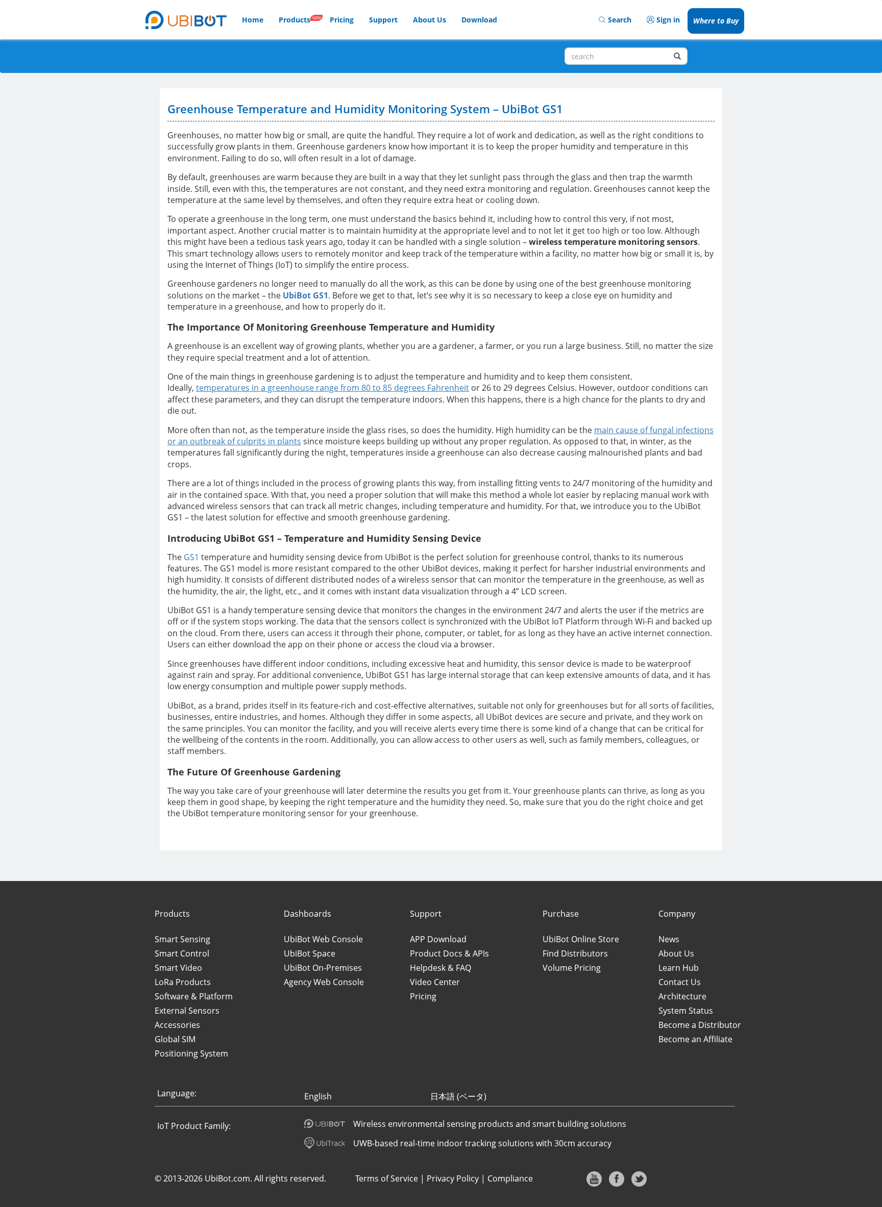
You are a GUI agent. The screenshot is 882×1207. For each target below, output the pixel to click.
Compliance (510, 1178)
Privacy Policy (453, 1178)
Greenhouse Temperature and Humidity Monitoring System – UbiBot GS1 (365, 108)
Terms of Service (386, 1178)
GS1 (192, 557)
